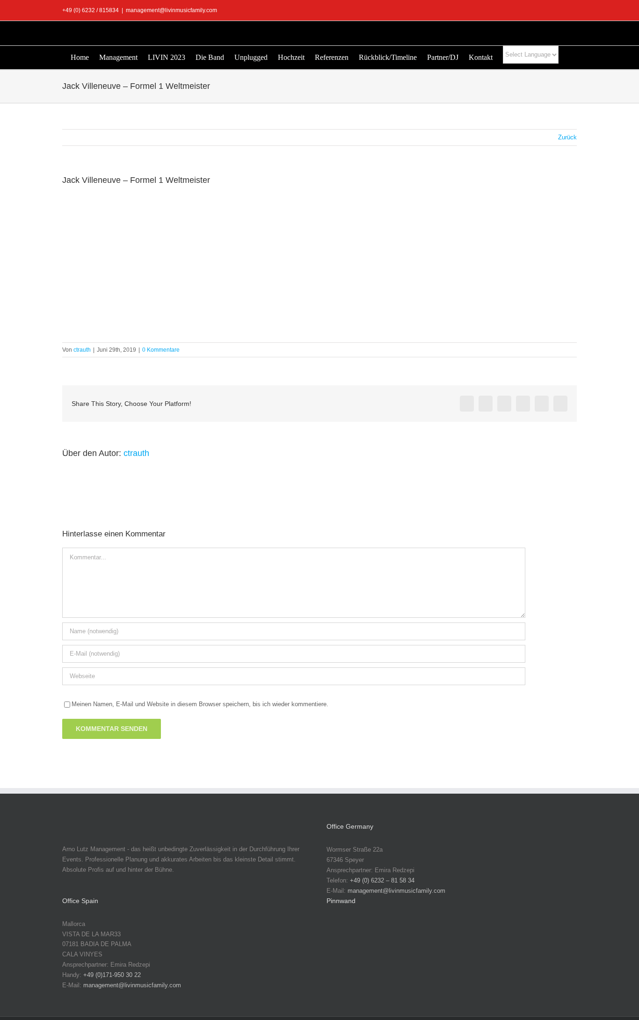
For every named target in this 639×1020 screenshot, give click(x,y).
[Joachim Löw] (370, 933)
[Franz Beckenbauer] (400, 963)
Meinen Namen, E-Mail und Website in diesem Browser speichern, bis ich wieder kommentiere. (200, 704)
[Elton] (520, 933)
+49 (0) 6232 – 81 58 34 (382, 880)
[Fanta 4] (341, 963)
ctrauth (82, 350)
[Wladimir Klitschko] (400, 933)
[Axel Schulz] (430, 933)
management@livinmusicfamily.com (171, 10)
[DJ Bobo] (490, 933)
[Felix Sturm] (370, 963)
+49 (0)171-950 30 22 (112, 974)
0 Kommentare (161, 350)
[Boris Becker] (460, 933)
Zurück (567, 137)
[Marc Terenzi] (341, 933)
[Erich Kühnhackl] (550, 933)
